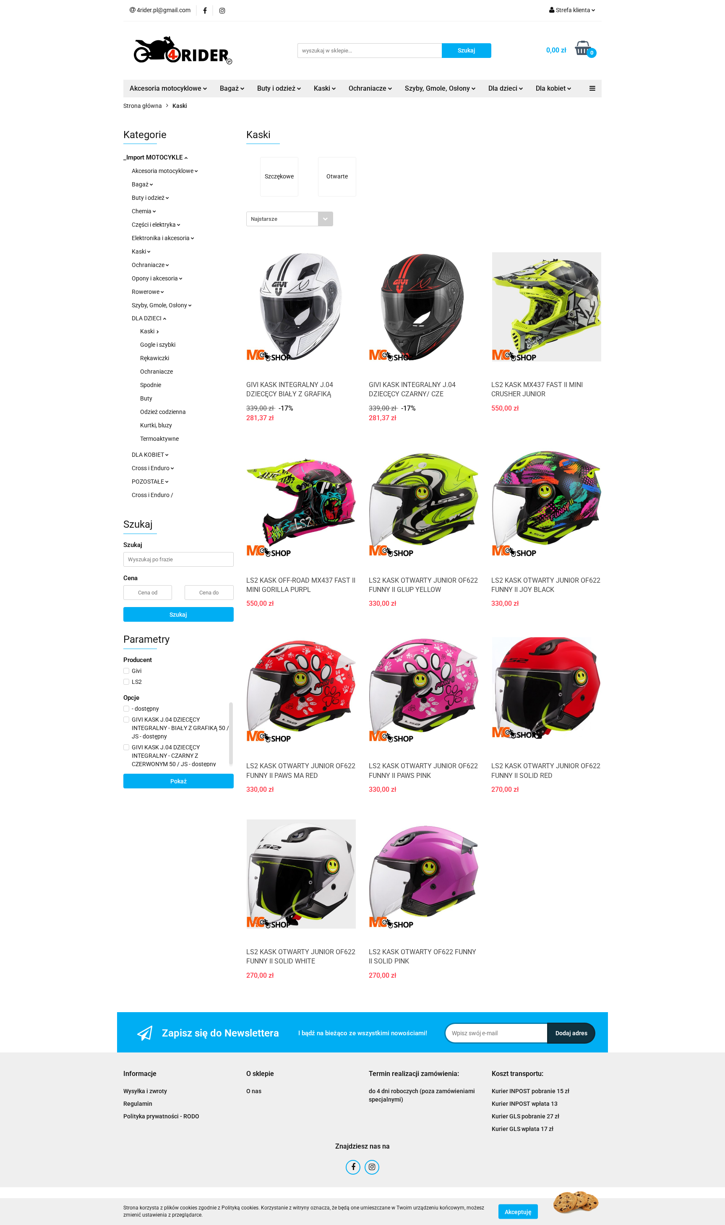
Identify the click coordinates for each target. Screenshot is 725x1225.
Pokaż (178, 781)
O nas (253, 1091)
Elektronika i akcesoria (161, 238)
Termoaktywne (159, 438)
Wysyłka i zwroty (145, 1091)
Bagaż (141, 184)
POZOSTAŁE (148, 481)
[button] (139, 1074)
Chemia (142, 211)
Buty (146, 398)
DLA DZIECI (147, 318)
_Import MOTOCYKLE (153, 157)
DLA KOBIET (148, 454)
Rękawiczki (154, 358)
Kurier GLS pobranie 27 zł (525, 1116)
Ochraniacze (149, 265)
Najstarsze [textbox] (264, 219)
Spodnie (150, 385)
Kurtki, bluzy (156, 425)
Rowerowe (146, 291)
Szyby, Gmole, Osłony (160, 305)
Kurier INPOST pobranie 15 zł (530, 1091)
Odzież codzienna (163, 411)
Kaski (139, 251)
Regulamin (137, 1103)
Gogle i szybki (157, 344)
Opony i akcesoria (155, 278)
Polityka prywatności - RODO (161, 1116)
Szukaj (178, 614)
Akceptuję (518, 1211)
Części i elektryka (154, 224)
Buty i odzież (149, 197)
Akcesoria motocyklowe (163, 171)
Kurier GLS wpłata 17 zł (522, 1129)
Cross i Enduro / (152, 495)
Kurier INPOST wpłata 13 (525, 1103)
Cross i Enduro (151, 468)
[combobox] (289, 219)
